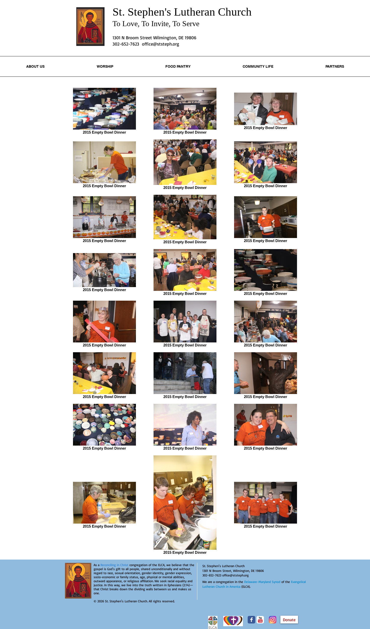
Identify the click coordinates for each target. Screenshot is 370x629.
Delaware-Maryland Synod (262, 582)
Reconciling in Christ (114, 565)
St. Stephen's (143, 12)
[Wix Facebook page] (251, 619)
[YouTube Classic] (260, 619)
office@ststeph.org (160, 44)
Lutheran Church (213, 12)
